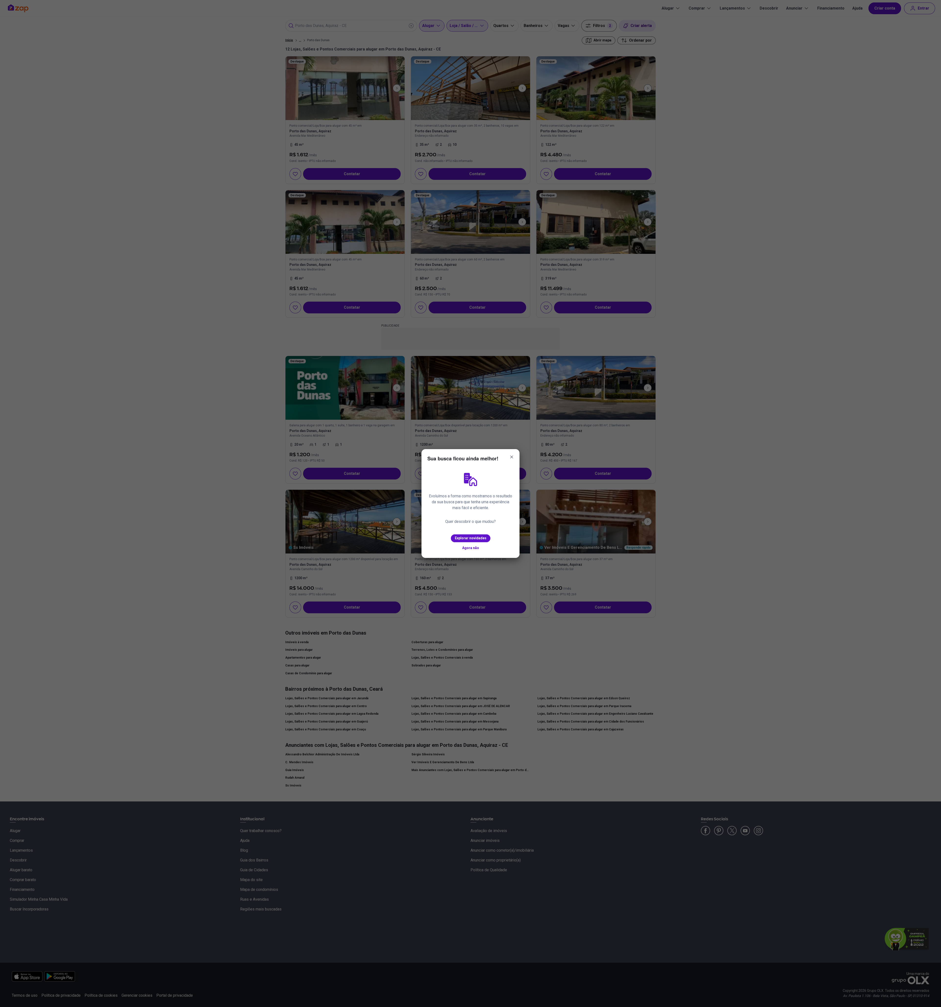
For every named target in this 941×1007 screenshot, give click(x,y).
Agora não (470, 548)
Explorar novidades (470, 538)
